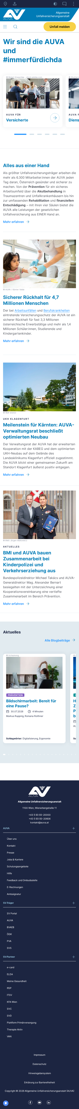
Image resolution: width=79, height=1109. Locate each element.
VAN (9, 1036)
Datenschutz (39, 1064)
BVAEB (10, 927)
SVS (9, 948)
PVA (9, 941)
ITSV (9, 995)
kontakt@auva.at (39, 822)
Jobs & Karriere (15, 859)
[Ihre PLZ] (5, 4)
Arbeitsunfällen (25, 310)
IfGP (9, 988)
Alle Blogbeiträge (57, 640)
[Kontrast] (55, 4)
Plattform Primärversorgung (21, 1022)
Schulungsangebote (17, 866)
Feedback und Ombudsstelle (22, 880)
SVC (9, 1008)
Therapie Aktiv (15, 1029)
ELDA (10, 974)
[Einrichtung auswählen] (14, 4)
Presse (10, 852)
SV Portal (12, 913)
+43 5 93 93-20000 (40, 814)
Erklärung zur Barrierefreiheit (39, 1082)
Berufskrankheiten (57, 310)
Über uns (11, 838)
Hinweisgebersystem (39, 1073)
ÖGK (9, 934)
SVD (9, 1015)
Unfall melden (60, 27)
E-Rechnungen (15, 887)
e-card (10, 967)
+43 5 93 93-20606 (39, 818)
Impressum (39, 1054)
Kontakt (11, 845)
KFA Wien (12, 1001)
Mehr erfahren (13, 222)
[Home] (14, 14)
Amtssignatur (14, 894)
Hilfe (9, 873)
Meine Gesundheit (16, 981)
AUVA (10, 920)
